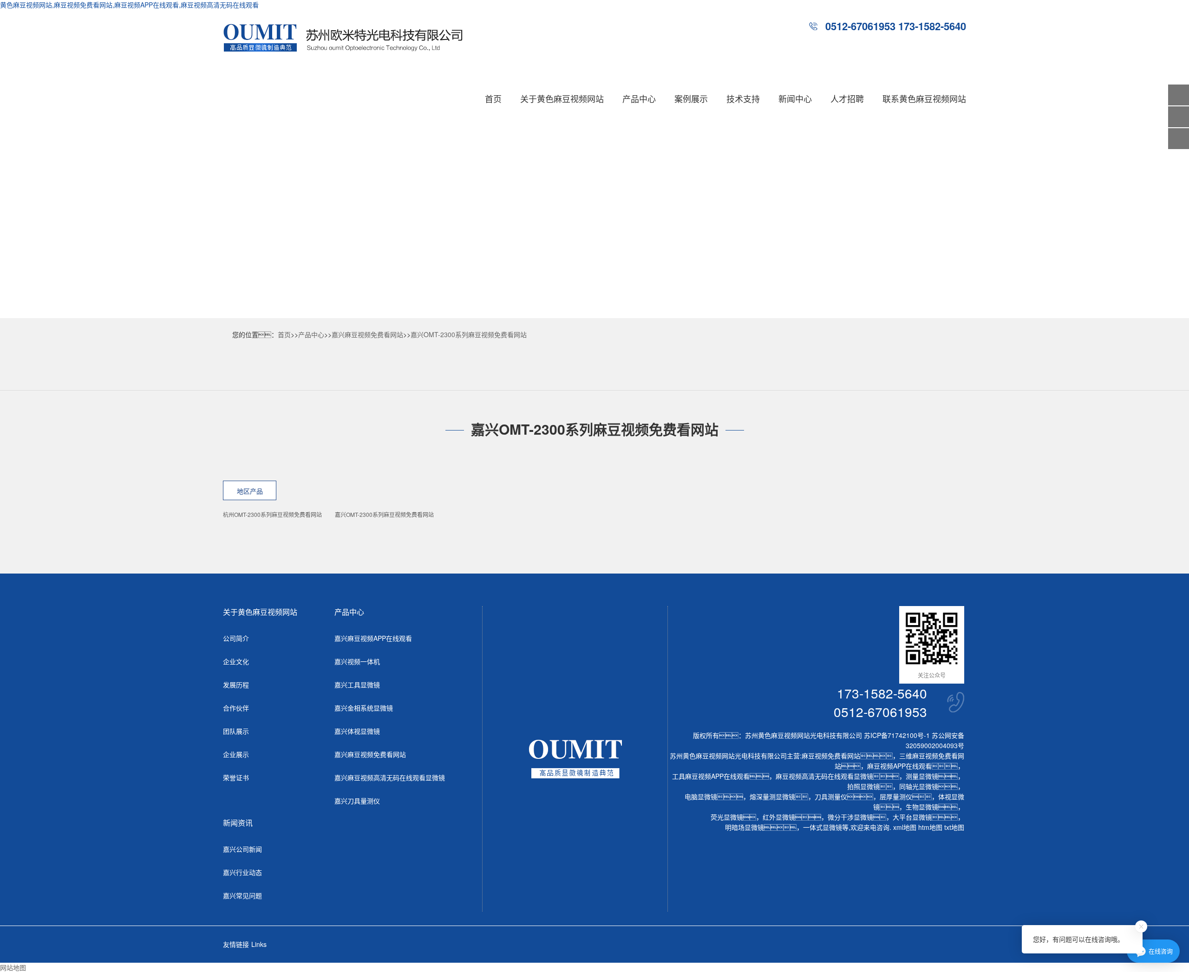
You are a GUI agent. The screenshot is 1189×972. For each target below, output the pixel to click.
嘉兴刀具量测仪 (357, 800)
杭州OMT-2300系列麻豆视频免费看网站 (272, 514)
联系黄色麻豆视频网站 (924, 98)
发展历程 (236, 684)
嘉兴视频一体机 (357, 661)
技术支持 (743, 98)
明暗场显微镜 (744, 827)
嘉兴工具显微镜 (357, 684)
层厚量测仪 (896, 796)
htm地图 (930, 827)
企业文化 (236, 661)
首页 (493, 98)
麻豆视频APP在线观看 (899, 765)
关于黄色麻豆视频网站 (562, 98)
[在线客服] (1178, 116)
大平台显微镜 (912, 817)
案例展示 (691, 98)
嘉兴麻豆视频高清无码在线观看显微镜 (389, 777)
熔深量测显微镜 (772, 796)
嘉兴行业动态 (242, 872)
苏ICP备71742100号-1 (897, 735)
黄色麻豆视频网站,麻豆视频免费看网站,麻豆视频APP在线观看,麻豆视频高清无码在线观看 (129, 4)
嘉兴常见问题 (242, 895)
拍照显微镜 (863, 786)
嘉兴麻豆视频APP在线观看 (373, 638)
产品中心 (639, 98)
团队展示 (236, 731)
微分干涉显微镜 (850, 817)
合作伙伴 (236, 707)
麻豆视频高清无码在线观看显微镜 (824, 776)
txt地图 (954, 827)
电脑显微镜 (701, 796)
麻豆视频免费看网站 (831, 755)
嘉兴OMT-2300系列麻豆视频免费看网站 (469, 334)
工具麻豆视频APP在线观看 (711, 776)
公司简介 (236, 638)
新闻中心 (795, 98)
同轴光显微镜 (918, 786)
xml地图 (904, 827)
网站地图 (13, 967)
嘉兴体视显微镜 (357, 731)
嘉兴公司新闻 (242, 849)
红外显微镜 (779, 817)
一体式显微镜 (822, 827)
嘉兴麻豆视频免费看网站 (367, 334)
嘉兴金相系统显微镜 (363, 707)
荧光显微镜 (727, 817)
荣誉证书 (236, 777)
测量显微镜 (922, 776)
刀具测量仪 (831, 796)
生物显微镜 (922, 806)
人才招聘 (847, 98)
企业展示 (236, 754)
